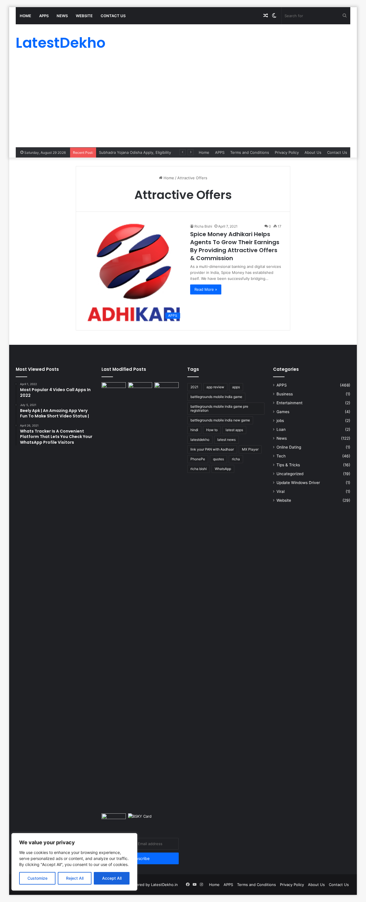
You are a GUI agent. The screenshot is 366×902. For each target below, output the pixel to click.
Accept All (112, 878)
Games (283, 411)
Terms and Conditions (249, 152)
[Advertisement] (183, 104)
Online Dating (289, 447)
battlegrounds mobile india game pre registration (219, 408)
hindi (194, 430)
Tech (281, 456)
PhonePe (197, 459)
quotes (218, 459)
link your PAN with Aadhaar (212, 449)
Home (25, 15)
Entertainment (290, 403)
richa (236, 459)
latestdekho (199, 439)
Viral (281, 491)
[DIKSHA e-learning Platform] (114, 820)
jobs (280, 420)
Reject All (74, 878)
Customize (37, 878)
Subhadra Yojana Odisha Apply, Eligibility (135, 152)
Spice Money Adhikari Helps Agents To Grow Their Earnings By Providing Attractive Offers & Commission (234, 246)
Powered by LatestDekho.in (153, 884)
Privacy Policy (287, 152)
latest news (226, 439)
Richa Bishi (203, 226)
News (62, 15)
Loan (281, 429)
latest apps (234, 430)
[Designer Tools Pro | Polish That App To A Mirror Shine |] (114, 391)
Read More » (205, 289)
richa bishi (198, 469)
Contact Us (113, 15)
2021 (194, 387)
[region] (74, 862)
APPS (44, 15)
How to (212, 430)
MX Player (250, 449)
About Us (313, 152)
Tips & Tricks (288, 465)
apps (236, 387)
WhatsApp (223, 469)
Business (285, 394)
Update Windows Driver (298, 482)
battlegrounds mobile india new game (220, 420)
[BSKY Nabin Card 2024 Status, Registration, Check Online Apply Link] (140, 820)
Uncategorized (290, 473)
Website (84, 15)
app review (215, 387)
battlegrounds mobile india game (216, 397)
